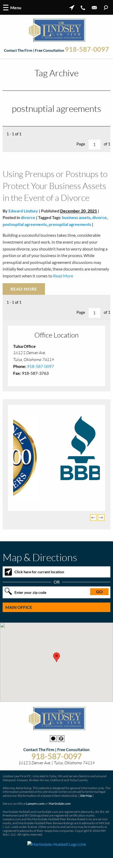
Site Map (86, 795)
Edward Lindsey (23, 210)
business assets (76, 217)
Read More (62, 275)
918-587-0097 (87, 49)
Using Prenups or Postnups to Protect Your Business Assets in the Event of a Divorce (55, 186)
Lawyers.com (35, 802)
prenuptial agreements (70, 224)
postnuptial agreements (25, 224)
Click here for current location (39, 570)
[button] (56, 656)
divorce (28, 217)
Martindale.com (60, 802)
